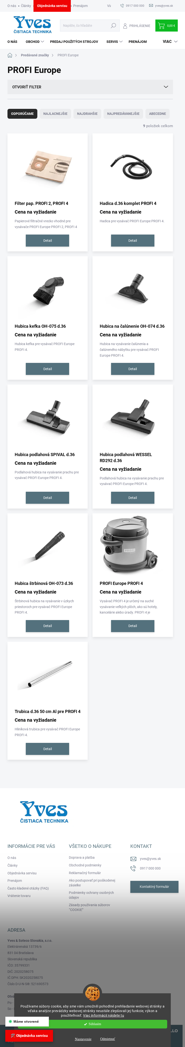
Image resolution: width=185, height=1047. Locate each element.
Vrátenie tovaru (19, 896)
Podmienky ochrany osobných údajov (91, 895)
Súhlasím (95, 1024)
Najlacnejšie (55, 114)
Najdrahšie (87, 114)
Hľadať (113, 25)
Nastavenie (83, 1039)
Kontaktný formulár (154, 887)
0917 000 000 (150, 868)
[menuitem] (14, 41)
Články (26, 6)
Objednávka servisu (52, 6)
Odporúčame (22, 114)
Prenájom (80, 6)
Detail (47, 240)
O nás (11, 6)
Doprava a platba (82, 857)
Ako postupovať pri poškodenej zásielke (92, 882)
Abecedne (157, 114)
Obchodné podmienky (85, 865)
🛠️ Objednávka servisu (29, 1036)
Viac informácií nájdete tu (103, 1015)
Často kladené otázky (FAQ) (28, 888)
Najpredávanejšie (123, 114)
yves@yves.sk (150, 859)
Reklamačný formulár (85, 873)
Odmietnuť (107, 1039)
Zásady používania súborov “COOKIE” (89, 907)
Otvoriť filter (26, 87)
